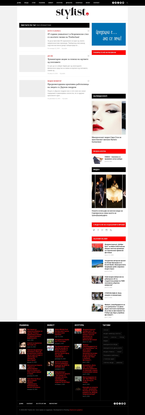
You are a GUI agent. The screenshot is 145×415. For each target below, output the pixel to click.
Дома (19, 3)
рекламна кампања (110, 355)
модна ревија (108, 351)
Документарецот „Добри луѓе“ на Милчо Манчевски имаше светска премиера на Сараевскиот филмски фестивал (115, 248)
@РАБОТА (69, 3)
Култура (60, 3)
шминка (119, 362)
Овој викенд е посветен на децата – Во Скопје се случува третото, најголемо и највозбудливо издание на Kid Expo (62, 377)
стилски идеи (108, 359)
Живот (50, 3)
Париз (105, 337)
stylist (65, 48)
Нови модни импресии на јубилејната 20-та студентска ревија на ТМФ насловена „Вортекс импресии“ (114, 281)
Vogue (106, 330)
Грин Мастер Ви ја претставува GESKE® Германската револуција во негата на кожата (34, 383)
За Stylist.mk (41, 403)
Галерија (79, 3)
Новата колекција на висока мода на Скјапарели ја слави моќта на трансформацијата (107, 213)
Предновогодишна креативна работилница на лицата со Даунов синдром (68, 86)
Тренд (121, 337)
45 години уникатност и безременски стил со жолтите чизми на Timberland (68, 35)
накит (119, 351)
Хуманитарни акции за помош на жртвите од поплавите (68, 60)
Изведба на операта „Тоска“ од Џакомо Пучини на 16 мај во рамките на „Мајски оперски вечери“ (90, 390)
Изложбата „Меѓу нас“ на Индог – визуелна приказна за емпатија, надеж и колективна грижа (90, 368)
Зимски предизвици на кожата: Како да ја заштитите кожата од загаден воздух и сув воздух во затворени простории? (34, 355)
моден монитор (54, 81)
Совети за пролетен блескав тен (34, 344)
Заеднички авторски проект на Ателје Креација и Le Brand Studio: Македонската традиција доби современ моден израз (115, 265)
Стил (33, 3)
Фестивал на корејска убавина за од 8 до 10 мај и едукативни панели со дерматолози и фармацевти (34, 334)
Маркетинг (53, 403)
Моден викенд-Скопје (112, 333)
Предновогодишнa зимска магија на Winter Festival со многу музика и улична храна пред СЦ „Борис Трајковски (62, 352)
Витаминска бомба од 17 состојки (62, 340)
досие (50, 56)
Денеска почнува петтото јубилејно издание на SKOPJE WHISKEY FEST (62, 364)
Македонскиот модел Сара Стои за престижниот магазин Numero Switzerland (106, 139)
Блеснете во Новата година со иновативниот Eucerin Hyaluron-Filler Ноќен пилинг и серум (34, 369)
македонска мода (110, 344)
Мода (26, 3)
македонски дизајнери (112, 348)
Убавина (42, 3)
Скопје (114, 337)
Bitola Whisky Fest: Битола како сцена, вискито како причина (62, 332)
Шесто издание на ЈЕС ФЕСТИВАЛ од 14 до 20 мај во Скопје (89, 379)
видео (105, 341)
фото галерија (54, 31)
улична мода (108, 362)
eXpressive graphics (76, 410)
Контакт (97, 3)
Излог (88, 3)
